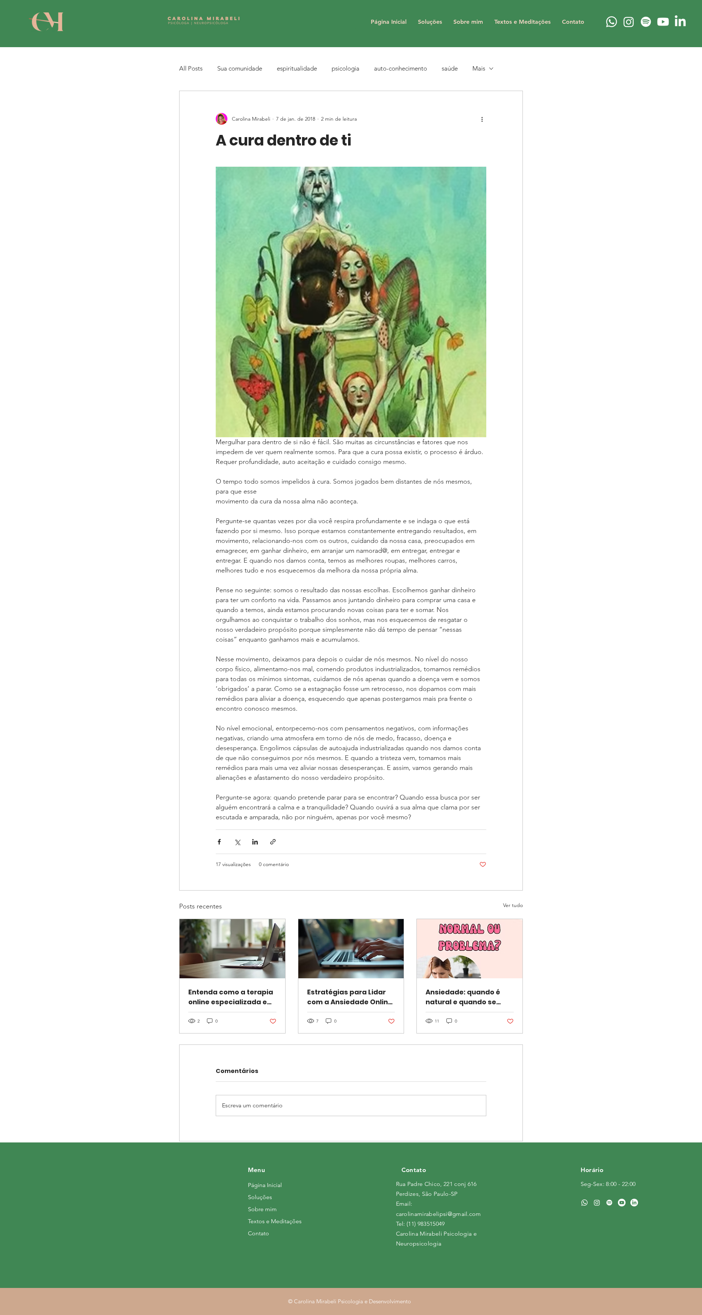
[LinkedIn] (680, 22)
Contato (258, 1233)
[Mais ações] (482, 118)
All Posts (191, 68)
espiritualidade (297, 68)
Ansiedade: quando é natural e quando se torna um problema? (463, 997)
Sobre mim (262, 1209)
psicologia (345, 68)
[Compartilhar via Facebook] (219, 841)
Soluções (260, 1197)
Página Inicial (265, 1185)
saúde (450, 68)
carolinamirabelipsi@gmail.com (438, 1213)
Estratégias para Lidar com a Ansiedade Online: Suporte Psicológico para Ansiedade (350, 997)
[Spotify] (646, 22)
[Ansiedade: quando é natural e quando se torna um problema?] (469, 948)
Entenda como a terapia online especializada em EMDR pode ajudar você (231, 997)
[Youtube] (663, 22)
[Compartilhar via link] (272, 841)
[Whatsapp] (611, 22)
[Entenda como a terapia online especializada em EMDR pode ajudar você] (232, 948)
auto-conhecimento (400, 68)
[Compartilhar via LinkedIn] (255, 841)
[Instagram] (628, 22)
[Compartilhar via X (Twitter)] (237, 841)
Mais (478, 68)
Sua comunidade (239, 68)
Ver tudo (513, 905)
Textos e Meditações (273, 1221)
